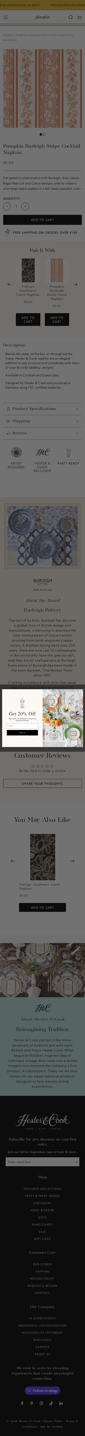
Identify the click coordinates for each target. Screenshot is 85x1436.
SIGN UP (22, 732)
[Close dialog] (80, 692)
